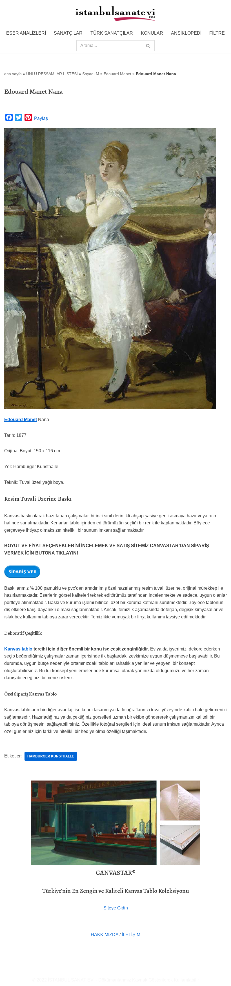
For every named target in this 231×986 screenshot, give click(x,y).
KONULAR (152, 33)
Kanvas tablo (18, 649)
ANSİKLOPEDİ (186, 33)
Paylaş (41, 118)
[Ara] (148, 45)
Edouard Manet (117, 73)
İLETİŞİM (131, 934)
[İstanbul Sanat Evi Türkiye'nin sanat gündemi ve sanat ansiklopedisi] (115, 14)
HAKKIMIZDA (104, 934)
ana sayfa (13, 73)
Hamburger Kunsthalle (50, 756)
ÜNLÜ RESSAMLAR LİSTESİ (52, 73)
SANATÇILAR (68, 33)
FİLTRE (217, 33)
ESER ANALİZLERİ (26, 33)
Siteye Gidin (115, 907)
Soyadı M (90, 73)
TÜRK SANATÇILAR (111, 33)
